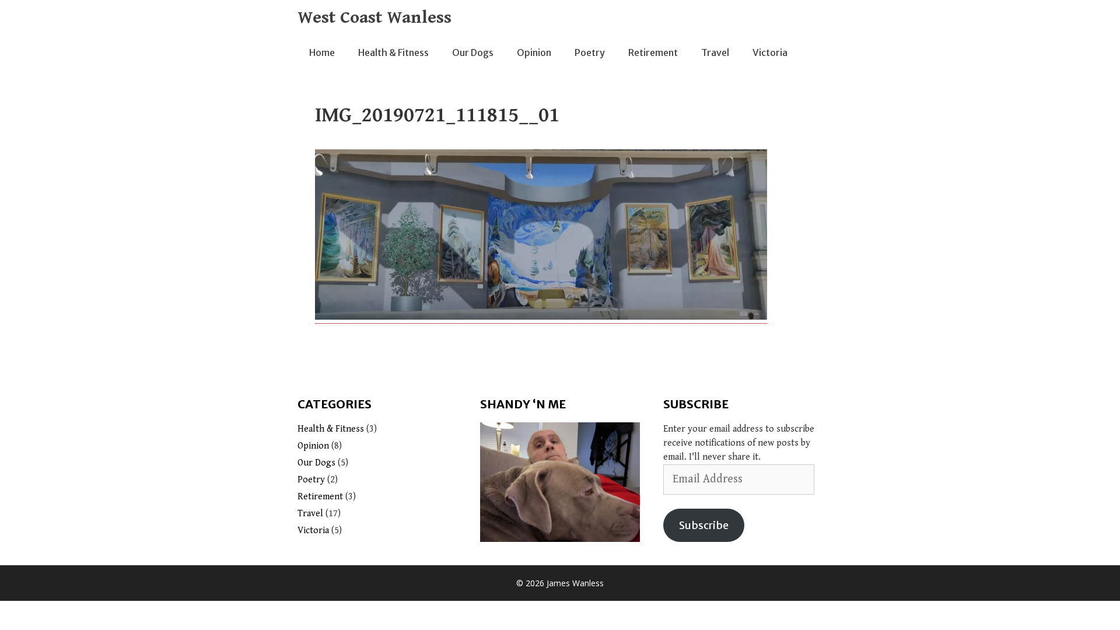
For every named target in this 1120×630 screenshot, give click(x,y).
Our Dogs (473, 52)
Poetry (590, 52)
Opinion (534, 52)
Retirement (653, 52)
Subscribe (704, 525)
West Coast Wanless (375, 17)
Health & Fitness (393, 52)
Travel (715, 52)
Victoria (770, 52)
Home (322, 52)
